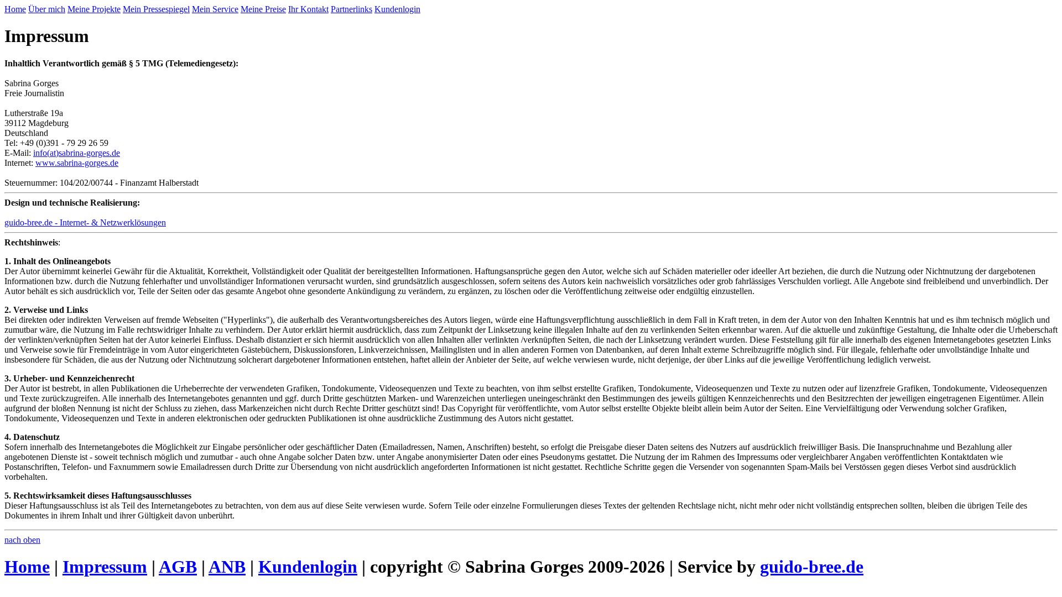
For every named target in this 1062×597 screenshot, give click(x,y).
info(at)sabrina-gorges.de (76, 153)
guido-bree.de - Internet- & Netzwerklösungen (85, 222)
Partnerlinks (351, 9)
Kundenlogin (397, 9)
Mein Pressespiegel (156, 9)
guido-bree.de (811, 567)
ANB (227, 567)
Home (15, 9)
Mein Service (215, 9)
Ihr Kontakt (308, 9)
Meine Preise (263, 9)
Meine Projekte (94, 9)
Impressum (105, 567)
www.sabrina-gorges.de (76, 162)
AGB (178, 567)
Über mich (46, 9)
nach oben (22, 539)
